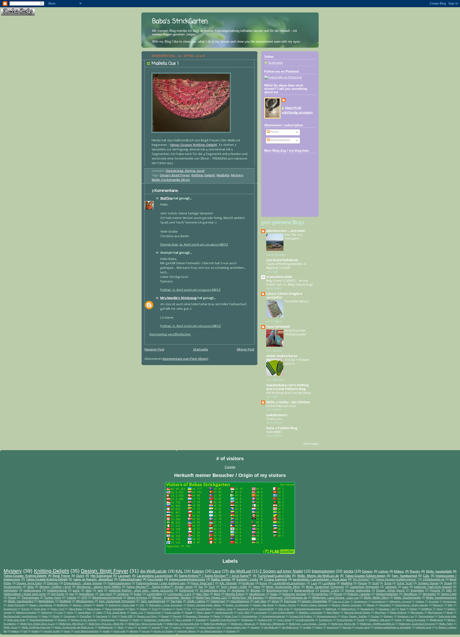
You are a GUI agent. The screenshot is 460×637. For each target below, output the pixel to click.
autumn (156, 627)
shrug (275, 601)
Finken (143, 609)
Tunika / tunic (52, 597)
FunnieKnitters (204, 609)
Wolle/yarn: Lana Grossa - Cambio (308, 623)
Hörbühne (46, 612)
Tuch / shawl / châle (233, 586)
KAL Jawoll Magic (116, 612)
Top (200, 586)
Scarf (375, 583)
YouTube (176, 601)
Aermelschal (378, 601)
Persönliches (319, 594)
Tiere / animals (183, 620)
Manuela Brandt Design (357, 612)
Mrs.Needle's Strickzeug (178, 298)
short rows (119, 631)
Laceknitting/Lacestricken (288, 583)
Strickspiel (429, 594)
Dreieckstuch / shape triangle (411, 605)
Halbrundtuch (348, 609)
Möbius (399, 571)
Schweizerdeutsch (327, 616)
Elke (450, 605)
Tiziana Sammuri (275, 579)
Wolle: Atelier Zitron (376, 597)
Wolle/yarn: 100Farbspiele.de (288, 597)
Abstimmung (361, 601)
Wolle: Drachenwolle (407, 597)
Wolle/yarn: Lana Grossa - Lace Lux (335, 597)
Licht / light (244, 612)
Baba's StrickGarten (180, 21)
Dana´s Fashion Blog (281, 428)
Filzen (132, 609)
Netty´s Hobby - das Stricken (288, 402)
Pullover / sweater (359, 594)
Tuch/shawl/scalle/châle (274, 576)
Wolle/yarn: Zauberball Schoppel (417, 623)
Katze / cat (137, 612)
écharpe (231, 631)
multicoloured (32, 590)
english (307, 627)
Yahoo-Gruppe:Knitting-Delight (47, 579)
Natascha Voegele (294, 594)
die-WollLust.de (153, 571)
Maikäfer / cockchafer (310, 612)
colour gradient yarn (210, 627)
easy (405, 586)
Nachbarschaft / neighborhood (20, 616)
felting (319, 627)
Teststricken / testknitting (157, 620)
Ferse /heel (40, 609)
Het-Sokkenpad (101, 576)
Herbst (413, 609)
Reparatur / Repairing (197, 616)
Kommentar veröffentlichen (170, 334)
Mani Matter (333, 612)
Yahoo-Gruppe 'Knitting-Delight (193, 145)
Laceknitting (154, 594)
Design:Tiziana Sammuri (314, 605)
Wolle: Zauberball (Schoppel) (325, 586)
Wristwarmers (85, 601)
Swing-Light (448, 594)
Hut (71, 594)
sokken (383, 571)
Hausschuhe (367, 609)
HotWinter (426, 609)
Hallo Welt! (274, 432)
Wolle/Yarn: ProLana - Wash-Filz (106, 623)
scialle (106, 631)
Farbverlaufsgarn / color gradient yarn (160, 583)
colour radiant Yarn (236, 627)
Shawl (448, 583)
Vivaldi (360, 620)
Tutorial (71, 597)
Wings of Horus (137, 597)
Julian (99, 612)
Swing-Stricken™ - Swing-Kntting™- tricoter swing (159, 586)
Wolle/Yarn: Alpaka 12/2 (211, 597)
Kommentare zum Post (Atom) (185, 359)
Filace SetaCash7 (202, 583)
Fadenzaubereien (119, 583)
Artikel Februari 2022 (281, 406)
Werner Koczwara (416, 620)
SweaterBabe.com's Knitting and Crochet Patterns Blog (287, 387)
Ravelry (415, 571)
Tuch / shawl (284, 620)
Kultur (138, 594)
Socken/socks (13, 586)
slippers (134, 631)
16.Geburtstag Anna (213, 590)
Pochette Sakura (297, 301)
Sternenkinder (426, 616)
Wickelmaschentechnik (107, 597)
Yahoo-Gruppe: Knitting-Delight (25, 576)
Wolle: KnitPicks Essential (36, 627)
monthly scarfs (52, 631)
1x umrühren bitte (279, 277)
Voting (398, 620)
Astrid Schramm (16, 605)
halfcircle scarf (423, 627)
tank (100, 590)
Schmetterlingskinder (273, 616)
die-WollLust (240, 571)
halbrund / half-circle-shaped (433, 586)
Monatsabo (417, 612)
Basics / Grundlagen (40, 605)
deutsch (255, 627)
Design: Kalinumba (358, 590)
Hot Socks (57, 594)
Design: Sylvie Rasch (390, 590)
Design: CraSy (329, 590)
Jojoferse (123, 594)
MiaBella (223, 175)
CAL (142, 605)
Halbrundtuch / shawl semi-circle (25, 594)
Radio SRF (127, 616)
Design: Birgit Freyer (175, 175)
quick (76, 590)
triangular (290, 601)
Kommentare (280, 140)
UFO (84, 597)
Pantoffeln (86, 616)
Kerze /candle (172, 612)
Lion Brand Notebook (282, 260)
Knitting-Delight (203, 175)
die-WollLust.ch (290, 627)
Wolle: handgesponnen (441, 597)
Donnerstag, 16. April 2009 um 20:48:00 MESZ (194, 245)
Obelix (55, 616)
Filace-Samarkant (114, 609)
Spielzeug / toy (405, 616)
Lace (217, 571)
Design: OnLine (287, 605)
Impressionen (323, 571)
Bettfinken (62, 605)
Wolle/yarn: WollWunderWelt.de (377, 623)
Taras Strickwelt (278, 327)
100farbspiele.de (434, 579)
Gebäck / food (224, 609)
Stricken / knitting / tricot (55, 586)
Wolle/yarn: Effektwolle (272, 623)
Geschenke (155, 579)
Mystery (237, 175)
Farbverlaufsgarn (130, 579)
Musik (450, 612)
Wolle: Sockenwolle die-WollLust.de (74, 627)
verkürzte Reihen (186, 631)
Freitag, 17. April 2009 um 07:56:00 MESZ (190, 290)
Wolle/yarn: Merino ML (343, 623)
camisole (391, 586)
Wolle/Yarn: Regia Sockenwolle (145, 623)
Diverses (52, 583)
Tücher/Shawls (344, 620)
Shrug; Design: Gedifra (354, 616)
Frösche (435, 590)
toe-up (146, 631)
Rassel (165, 616)
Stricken (62, 620)
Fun (189, 609)
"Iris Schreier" (361, 579)
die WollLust (271, 627)
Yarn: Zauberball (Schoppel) (117, 601)
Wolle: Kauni (10, 627)
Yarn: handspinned (153, 601)
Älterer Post (245, 349)
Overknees (70, 616)
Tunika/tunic (325, 620)
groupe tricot (362, 627)
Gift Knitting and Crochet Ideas (288, 393)
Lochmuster (260, 612)
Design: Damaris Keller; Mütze (204, 605)
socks (348, 571)
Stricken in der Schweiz (84, 620)
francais (347, 627)
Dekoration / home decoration (165, 605)
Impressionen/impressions (187, 579)
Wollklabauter (105, 627)
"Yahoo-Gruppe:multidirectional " (396, 579)
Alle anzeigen (311, 444)
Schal (387, 583)
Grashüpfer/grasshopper (307, 609)
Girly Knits (283, 609)
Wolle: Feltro (446, 623)
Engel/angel (10, 609)
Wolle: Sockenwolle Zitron (171, 180)
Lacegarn (124, 576)
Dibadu (371, 605)
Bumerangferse (304, 590)
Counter (230, 467)
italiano (15, 631)
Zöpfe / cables (196, 601)
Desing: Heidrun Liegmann (347, 605)
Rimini (217, 616)
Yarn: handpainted (404, 576)
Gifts (449, 590)
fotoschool (332, 627)
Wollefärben (46, 601)
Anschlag (434, 601)
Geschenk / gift (245, 609)
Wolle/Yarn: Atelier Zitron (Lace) (37, 623)
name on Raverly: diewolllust (93, 579)
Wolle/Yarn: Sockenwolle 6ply (183, 623)
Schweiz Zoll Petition (300, 616)
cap (166, 627)
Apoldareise (449, 601)
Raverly (177, 616)
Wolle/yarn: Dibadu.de (243, 623)
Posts (274, 132)
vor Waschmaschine (211, 631)
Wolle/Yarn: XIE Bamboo (248, 597)
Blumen (256, 590)
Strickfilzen (410, 594)
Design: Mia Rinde (263, 605)
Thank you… (275, 419)
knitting (36, 631)
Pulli (114, 616)
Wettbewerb (436, 620)
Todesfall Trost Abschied (223, 620)
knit (25, 631)
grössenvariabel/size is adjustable (392, 627)
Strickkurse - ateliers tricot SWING (98, 586)
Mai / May (202, 594)
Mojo (217, 594)
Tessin (12, 597)
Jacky (70, 612)
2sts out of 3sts (340, 601)
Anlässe (419, 601)
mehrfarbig (11, 590)
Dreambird (385, 605)
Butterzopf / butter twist (122, 605)
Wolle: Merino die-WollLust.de (318, 576)
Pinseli (338, 594)
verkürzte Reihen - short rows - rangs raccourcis (141, 590)
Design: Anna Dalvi (29, 583)
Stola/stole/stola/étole (41, 620)
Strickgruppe (108, 620)
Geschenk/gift (266, 609)
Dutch (80, 576)
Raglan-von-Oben (147, 616)
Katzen (198, 571)
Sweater (123, 620)
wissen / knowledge (314, 601)
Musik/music (257, 594)
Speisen (388, 616)
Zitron (121, 627)
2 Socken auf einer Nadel (281, 571)
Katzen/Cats (154, 612)
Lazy (314, 583)
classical (190, 627)
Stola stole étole (447, 616)
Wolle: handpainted (20, 601)
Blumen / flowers (82, 605)
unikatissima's (277, 415)
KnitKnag (248, 583)
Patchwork (101, 616)
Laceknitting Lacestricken (154, 576)
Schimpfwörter (250, 616)
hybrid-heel (218, 601)
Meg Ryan (380, 612)
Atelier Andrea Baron (282, 356)
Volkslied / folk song (379, 620)
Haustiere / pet (387, 609)
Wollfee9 (65, 601)
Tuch (211, 586)
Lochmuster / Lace (179, 594)
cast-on (177, 627)
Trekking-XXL (265, 620)
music (67, 631)
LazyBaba (329, 583)
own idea (260, 601)
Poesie (362, 583)
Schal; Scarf (405, 583)
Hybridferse (86, 594)
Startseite (200, 349)
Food (155, 609)
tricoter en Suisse (163, 631)
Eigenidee (417, 590)
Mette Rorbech (398, 612)
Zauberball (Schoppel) (364, 586)
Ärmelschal (186, 590)
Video (256, 586)
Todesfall (200, 620)
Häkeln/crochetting (26, 612)
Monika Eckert (234, 594)
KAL (179, 571)
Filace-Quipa (94, 609)
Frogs (179, 609)
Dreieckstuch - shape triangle (83, 583)
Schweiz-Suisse (428, 583)
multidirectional (57, 590)
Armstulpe (238, 590)
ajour (131, 627)
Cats (426, 576)
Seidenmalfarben (387, 594)
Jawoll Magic (85, 612)
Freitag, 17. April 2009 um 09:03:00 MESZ (190, 326)
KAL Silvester (228, 583)
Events (25, 609)
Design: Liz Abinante (237, 605)
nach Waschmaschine (87, 631)
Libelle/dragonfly (224, 612)
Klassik (189, 612)
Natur (45, 616)
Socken (375, 616)
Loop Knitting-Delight (282, 612)
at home (142, 627)
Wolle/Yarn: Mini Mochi (71, 623)
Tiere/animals (30, 597)
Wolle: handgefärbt (439, 571)
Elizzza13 (438, 605)
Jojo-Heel (105, 594)
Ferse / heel (57, 609)
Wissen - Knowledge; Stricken (171, 597)
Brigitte (100, 605)
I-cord (60, 612)
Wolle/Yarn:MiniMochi (215, 623)
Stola (30, 586)
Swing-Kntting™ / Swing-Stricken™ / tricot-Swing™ (215, 576)
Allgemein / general (400, 601)
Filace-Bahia (75, 609)
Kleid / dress (204, 612)
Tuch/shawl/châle (304, 620)
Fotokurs (167, 609)
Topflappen (247, 620)
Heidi (402, 609)
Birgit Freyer (61, 576)
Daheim (367, 571)
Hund (440, 609)
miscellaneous (239, 601)
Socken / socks (247, 579)
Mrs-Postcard (435, 612)
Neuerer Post (154, 349)
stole (89, 590)
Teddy (136, 620)
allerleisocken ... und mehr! (286, 231)
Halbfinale (330, 609)
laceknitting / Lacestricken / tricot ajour (320, 579)
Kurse (263, 583)
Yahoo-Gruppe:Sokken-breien (365, 576)
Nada (273, 594)
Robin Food (231, 616)
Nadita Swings (221, 579)
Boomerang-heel (277, 590)
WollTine (166, 198)
